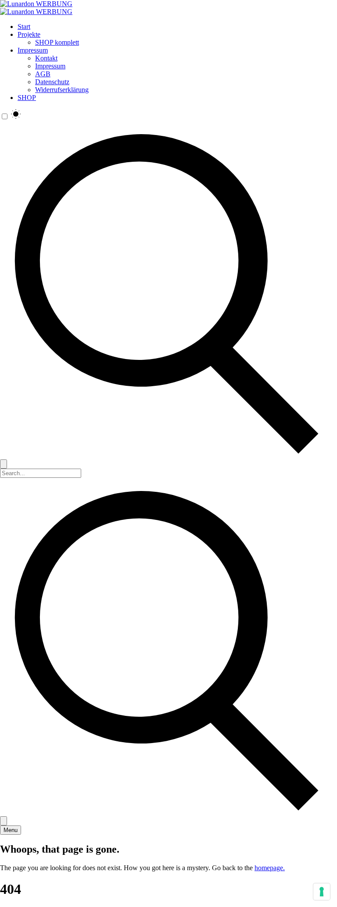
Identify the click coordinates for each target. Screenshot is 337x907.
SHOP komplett (57, 42)
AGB (42, 74)
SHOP (27, 97)
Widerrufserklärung (62, 89)
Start (24, 26)
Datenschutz (52, 81)
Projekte (29, 34)
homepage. (270, 867)
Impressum (33, 50)
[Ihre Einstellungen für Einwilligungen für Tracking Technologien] (321, 891)
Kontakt (46, 58)
